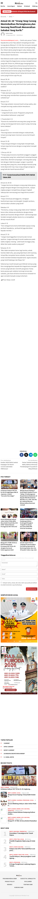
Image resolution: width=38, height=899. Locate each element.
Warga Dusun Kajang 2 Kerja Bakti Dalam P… (21, 795)
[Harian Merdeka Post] (18, 3)
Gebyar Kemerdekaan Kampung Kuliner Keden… (21, 813)
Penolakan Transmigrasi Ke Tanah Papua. (21, 834)
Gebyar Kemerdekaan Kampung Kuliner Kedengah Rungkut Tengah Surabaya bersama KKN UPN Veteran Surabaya (27, 523)
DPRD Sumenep (8, 747)
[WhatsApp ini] (35, 455)
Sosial (19, 793)
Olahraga (19, 800)
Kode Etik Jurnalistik (27, 878)
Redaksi (9, 884)
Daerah (7, 787)
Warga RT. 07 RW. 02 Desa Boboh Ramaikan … (22, 822)
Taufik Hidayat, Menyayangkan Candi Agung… (22, 857)
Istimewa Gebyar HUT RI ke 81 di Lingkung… (16, 789)
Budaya (14, 809)
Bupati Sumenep (9, 750)
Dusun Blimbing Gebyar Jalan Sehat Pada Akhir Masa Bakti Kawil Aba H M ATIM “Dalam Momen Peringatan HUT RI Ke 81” (9, 522)
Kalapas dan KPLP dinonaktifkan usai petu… (22, 849)
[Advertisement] (19, 364)
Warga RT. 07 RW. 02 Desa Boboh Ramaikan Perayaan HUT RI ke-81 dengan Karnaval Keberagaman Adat (9, 546)
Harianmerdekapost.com (9, 40)
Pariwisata (11, 810)
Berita (3, 787)
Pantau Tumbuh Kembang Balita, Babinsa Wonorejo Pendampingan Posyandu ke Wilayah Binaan (28, 464)
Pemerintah (23, 831)
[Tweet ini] (26, 455)
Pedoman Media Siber (10, 878)
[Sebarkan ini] (22, 455)
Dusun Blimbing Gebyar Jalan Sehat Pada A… (22, 804)
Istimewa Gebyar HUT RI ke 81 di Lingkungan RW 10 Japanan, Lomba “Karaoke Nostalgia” (9, 493)
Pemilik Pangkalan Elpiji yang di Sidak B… (22, 842)
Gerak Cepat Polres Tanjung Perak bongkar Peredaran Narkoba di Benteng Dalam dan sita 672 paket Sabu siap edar (28, 546)
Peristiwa (17, 839)
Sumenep (7, 743)
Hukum (16, 847)
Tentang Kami (28, 884)
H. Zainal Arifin (9, 757)
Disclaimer (28, 881)
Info (22, 809)
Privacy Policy (9, 881)
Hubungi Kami (18, 887)
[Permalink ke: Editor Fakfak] (3, 34)
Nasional (27, 809)
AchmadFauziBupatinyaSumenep (14, 753)
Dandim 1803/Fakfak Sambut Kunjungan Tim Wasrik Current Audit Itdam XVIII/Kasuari (9, 464)
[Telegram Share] (31, 455)
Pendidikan (26, 800)
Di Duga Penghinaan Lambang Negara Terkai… (22, 865)
